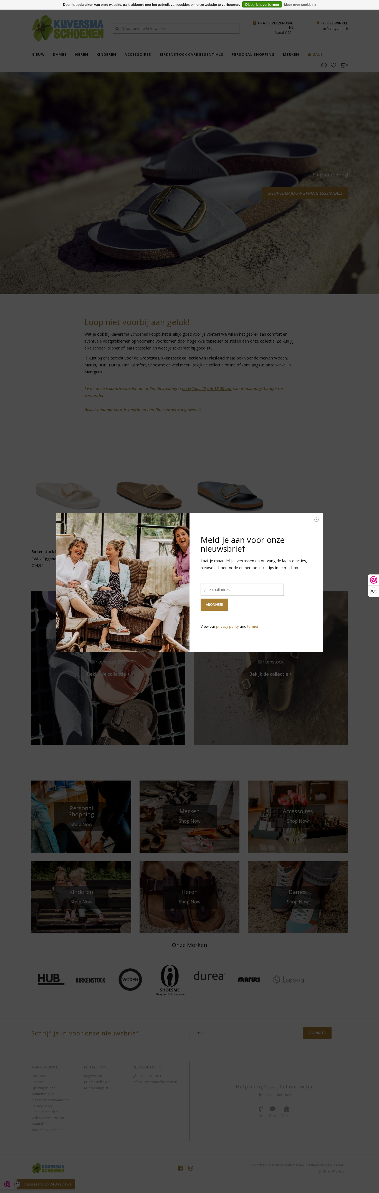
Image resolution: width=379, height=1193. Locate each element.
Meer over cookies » (300, 5)
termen (253, 626)
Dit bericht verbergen (262, 5)
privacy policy (227, 626)
